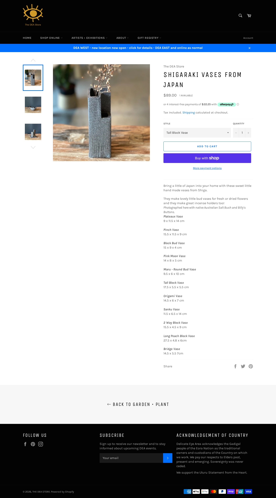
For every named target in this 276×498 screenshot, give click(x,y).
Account (248, 37)
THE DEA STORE (41, 491)
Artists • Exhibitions (89, 38)
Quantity (238, 123)
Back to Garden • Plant (140, 404)
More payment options (207, 168)
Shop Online (50, 38)
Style (166, 123)
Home (27, 38)
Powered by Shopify (62, 491)
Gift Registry (148, 38)
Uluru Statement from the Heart (223, 472)
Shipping (188, 112)
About (121, 38)
